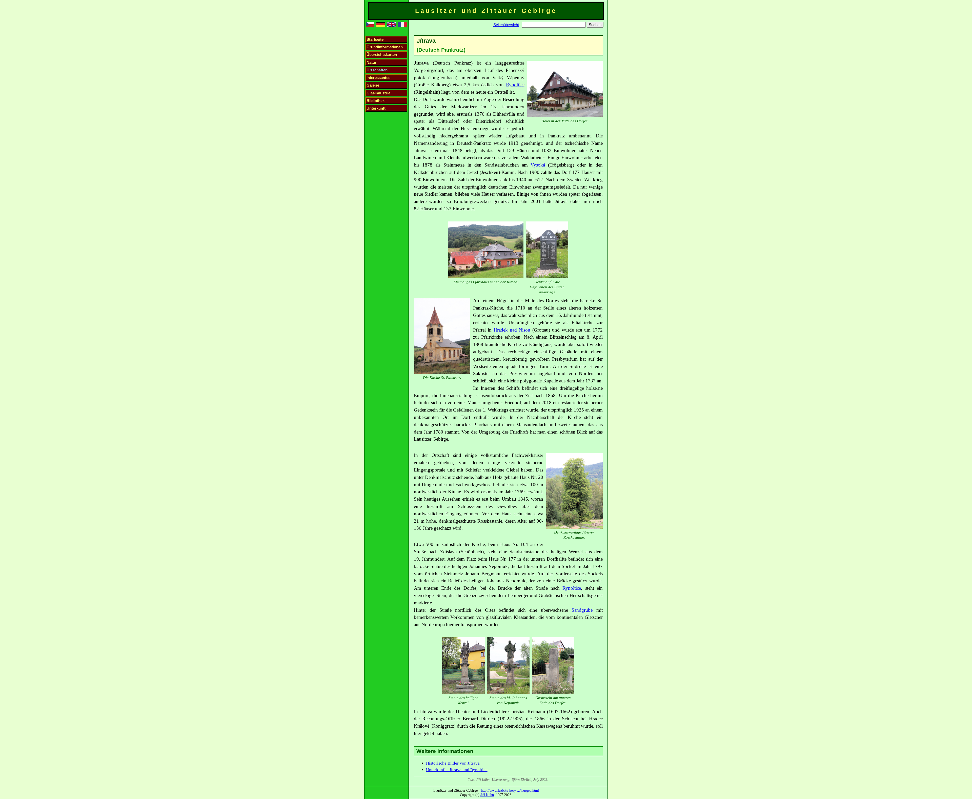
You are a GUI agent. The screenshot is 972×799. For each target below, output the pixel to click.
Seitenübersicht (506, 25)
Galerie (373, 85)
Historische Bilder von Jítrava (453, 763)
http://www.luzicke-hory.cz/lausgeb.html (510, 790)
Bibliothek (375, 100)
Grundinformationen (385, 47)
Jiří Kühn (487, 795)
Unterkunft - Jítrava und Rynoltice (457, 769)
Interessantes (378, 77)
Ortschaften (377, 70)
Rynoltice (515, 84)
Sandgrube (582, 610)
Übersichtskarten (382, 54)
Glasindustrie (378, 93)
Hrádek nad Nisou (512, 330)
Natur (371, 62)
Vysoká (538, 165)
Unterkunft (376, 108)
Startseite (375, 39)
